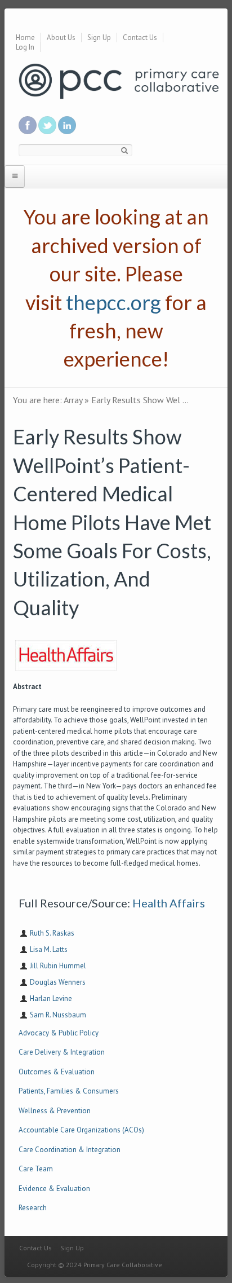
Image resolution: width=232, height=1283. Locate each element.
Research (33, 1208)
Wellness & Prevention (55, 1111)
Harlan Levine (51, 998)
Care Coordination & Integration (70, 1149)
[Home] (119, 80)
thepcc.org (113, 302)
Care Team (36, 1169)
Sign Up (99, 37)
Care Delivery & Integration (62, 1052)
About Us (61, 37)
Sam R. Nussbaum (58, 1015)
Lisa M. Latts (49, 949)
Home (25, 37)
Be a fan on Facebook (28, 125)
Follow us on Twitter (47, 125)
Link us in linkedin (67, 125)
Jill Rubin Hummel (58, 966)
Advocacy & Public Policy (59, 1033)
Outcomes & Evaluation (57, 1072)
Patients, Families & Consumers (69, 1091)
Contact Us (140, 37)
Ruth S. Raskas (52, 933)
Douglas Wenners (58, 982)
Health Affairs (168, 903)
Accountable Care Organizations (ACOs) (81, 1130)
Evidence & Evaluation (54, 1188)
